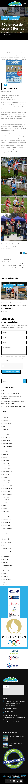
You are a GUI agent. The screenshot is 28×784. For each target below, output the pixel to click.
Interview (5, 562)
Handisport (6, 559)
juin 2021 (5, 534)
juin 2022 (5, 503)
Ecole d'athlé (15, 16)
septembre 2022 (7, 494)
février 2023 (6, 480)
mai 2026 (5, 418)
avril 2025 (5, 432)
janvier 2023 (6, 483)
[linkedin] (14, 781)
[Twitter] (17, 781)
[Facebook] (7, 781)
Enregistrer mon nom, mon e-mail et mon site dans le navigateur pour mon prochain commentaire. (13, 359)
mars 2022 (6, 511)
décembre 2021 (7, 519)
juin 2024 (5, 452)
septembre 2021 (7, 528)
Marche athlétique (8, 565)
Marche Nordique (7, 568)
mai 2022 (5, 505)
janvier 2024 (6, 466)
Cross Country (6, 16)
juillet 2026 (6, 415)
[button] (25, 3)
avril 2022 (5, 508)
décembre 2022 (7, 486)
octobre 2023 (7, 469)
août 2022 (6, 497)
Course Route (7, 548)
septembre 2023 (7, 471)
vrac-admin (18, 32)
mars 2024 (6, 460)
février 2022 (6, 514)
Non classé (6, 571)
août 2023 (6, 474)
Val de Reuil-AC (14, 19)
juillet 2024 (6, 449)
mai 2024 (5, 454)
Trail (4, 582)
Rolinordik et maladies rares (11, 391)
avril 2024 (5, 457)
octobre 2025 (7, 423)
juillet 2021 (6, 531)
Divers (4, 554)
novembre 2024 (7, 443)
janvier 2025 (6, 440)
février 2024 (6, 463)
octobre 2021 (6, 525)
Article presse (7, 542)
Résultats (5, 19)
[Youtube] (21, 781)
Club (5, 284)
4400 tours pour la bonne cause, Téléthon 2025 (11, 397)
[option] (14, 297)
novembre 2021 (7, 522)
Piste (4, 573)
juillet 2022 (6, 500)
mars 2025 (6, 435)
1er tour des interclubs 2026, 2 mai (12, 394)
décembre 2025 (7, 420)
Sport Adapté (7, 579)
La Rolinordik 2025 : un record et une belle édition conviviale (12, 402)
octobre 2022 (7, 491)
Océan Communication (14, 777)
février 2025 (6, 437)
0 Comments (7, 34)
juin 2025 (5, 426)
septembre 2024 (7, 446)
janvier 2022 (6, 517)
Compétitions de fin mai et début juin (14, 406)
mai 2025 (5, 429)
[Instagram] (10, 781)
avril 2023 (5, 477)
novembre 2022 (7, 488)
